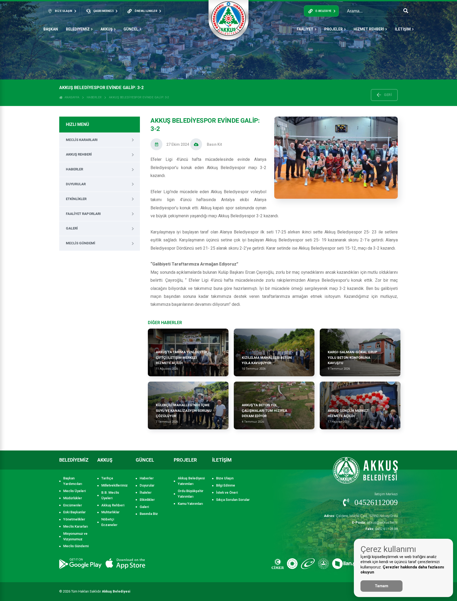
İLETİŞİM (403, 29)
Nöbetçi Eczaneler (109, 522)
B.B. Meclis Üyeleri (110, 495)
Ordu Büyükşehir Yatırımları (190, 493)
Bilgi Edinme (225, 485)
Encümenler (72, 505)
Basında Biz (149, 514)
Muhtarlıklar (110, 512)
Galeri (72, 228)
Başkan (50, 29)
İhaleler (146, 492)
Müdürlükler (72, 498)
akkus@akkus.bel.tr (375, 522)
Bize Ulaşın (225, 478)
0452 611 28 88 (381, 529)
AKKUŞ (106, 29)
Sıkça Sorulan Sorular (233, 500)
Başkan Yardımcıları (72, 481)
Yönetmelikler (74, 519)
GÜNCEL (131, 29)
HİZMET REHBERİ (369, 29)
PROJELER (333, 29)
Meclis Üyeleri (74, 491)
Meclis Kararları (82, 140)
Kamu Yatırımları (190, 504)
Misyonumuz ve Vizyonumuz (75, 536)
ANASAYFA (71, 97)
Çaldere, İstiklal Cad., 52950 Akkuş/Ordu (361, 516)
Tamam (381, 586)
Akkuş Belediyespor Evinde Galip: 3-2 (139, 97)
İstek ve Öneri (227, 492)
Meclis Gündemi (80, 243)
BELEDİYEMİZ (78, 29)
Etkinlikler (76, 199)
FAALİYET (305, 29)
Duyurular (76, 184)
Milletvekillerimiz (114, 485)
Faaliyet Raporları (83, 214)
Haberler (94, 97)
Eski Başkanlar (74, 512)
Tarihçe (107, 478)
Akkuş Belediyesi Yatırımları (191, 481)
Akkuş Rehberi (79, 154)
